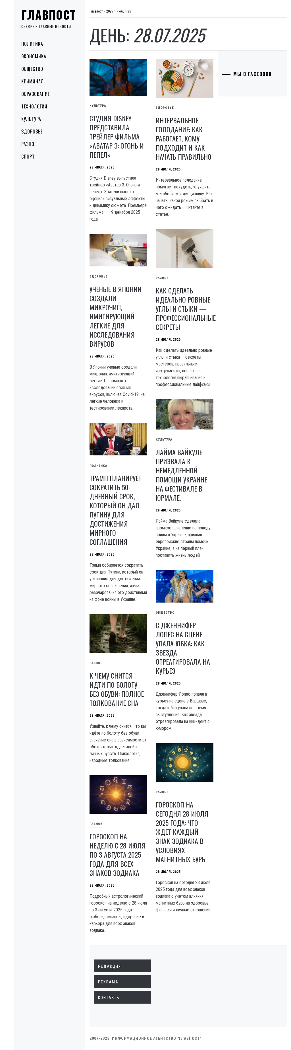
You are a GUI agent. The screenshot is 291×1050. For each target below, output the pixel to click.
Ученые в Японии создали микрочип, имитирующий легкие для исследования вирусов (116, 316)
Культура (31, 119)
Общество (32, 68)
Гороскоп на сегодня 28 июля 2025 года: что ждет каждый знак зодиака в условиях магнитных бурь (182, 831)
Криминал (32, 81)
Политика (32, 43)
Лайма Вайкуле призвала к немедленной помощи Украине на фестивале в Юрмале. (181, 475)
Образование (35, 94)
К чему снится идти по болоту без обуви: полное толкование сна (117, 689)
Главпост (48, 14)
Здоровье (32, 131)
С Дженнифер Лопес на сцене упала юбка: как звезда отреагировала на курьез (183, 648)
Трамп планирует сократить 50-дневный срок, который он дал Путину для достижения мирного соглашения (116, 510)
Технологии (34, 106)
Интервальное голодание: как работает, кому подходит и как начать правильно (183, 138)
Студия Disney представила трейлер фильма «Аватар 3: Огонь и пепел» (117, 136)
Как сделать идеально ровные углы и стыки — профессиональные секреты (186, 308)
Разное (28, 144)
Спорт (28, 156)
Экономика (33, 56)
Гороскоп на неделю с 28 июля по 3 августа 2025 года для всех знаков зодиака (118, 854)
